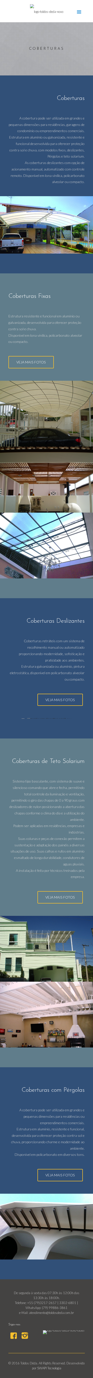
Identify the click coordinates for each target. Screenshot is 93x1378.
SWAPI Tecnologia (49, 1368)
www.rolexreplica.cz (32, 1355)
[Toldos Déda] (46, 11)
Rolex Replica (9, 1355)
